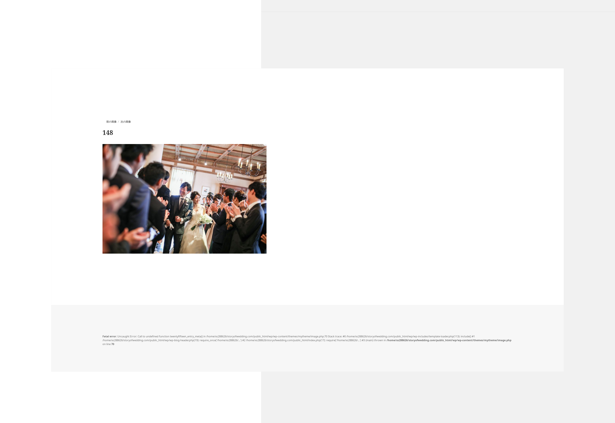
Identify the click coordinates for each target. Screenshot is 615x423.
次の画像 (126, 121)
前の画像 (111, 121)
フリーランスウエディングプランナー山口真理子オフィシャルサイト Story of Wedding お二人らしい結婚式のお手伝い (82, 2)
